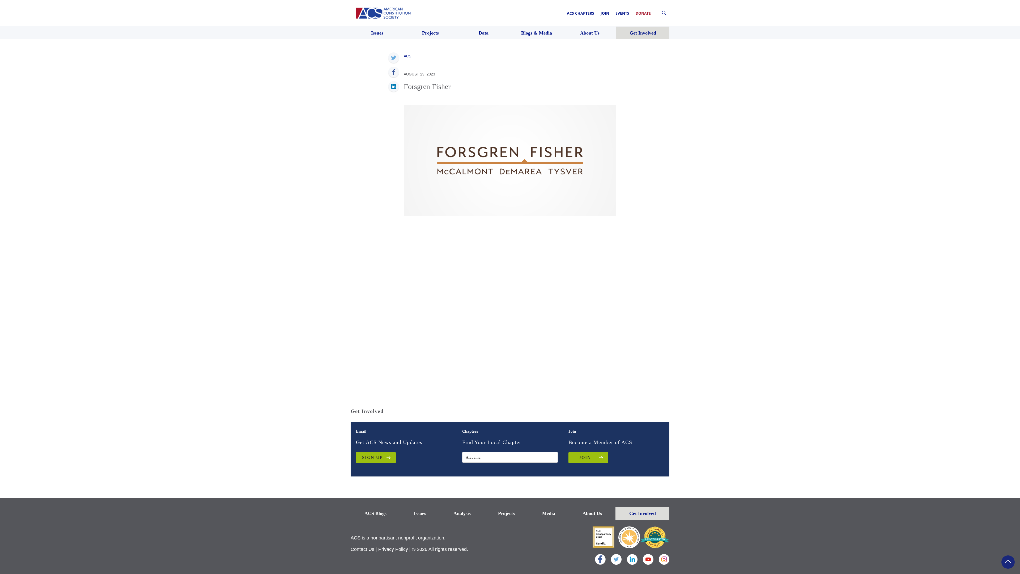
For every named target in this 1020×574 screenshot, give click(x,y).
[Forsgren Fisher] (510, 160)
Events (622, 13)
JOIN (585, 457)
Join (605, 13)
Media (548, 513)
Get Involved (642, 513)
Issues (420, 513)
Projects (506, 513)
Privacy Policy (393, 549)
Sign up (372, 457)
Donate (643, 13)
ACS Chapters (580, 13)
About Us (592, 513)
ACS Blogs (375, 513)
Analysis (462, 513)
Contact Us (362, 549)
